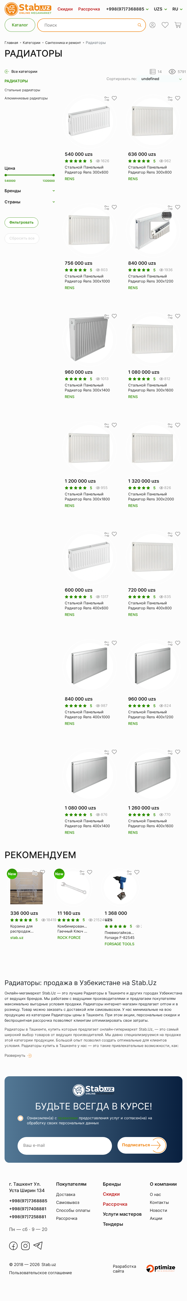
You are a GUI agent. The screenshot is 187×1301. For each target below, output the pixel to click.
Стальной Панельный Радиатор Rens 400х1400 (87, 823)
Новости (158, 1210)
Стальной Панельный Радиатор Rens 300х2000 (151, 496)
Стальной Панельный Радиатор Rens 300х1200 (150, 278)
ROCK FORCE (69, 937)
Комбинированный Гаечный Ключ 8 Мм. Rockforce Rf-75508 (73, 929)
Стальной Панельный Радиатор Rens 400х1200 (150, 714)
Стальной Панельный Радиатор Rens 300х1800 (87, 496)
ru (175, 9)
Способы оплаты (73, 1210)
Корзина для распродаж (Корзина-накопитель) (21, 929)
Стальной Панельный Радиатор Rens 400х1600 (150, 823)
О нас (155, 1194)
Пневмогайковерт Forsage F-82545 (120, 935)
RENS (69, 178)
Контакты (159, 1202)
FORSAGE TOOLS (119, 944)
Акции (156, 1218)
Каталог (20, 25)
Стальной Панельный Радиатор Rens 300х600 (86, 169)
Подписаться (136, 1144)
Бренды (112, 1184)
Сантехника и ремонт (63, 42)
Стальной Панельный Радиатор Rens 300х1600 (150, 387)
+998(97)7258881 (27, 1216)
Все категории (24, 71)
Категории (31, 42)
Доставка (65, 1194)
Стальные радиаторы (22, 90)
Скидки (65, 9)
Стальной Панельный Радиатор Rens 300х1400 (87, 387)
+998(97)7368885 (125, 9)
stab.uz (16, 937)
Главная (11, 42)
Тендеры (113, 1224)
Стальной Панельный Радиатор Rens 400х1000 (87, 714)
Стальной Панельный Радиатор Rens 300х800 (150, 169)
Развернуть (15, 1055)
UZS (158, 9)
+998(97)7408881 (28, 1208)
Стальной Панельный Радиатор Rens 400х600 (86, 605)
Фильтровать (21, 222)
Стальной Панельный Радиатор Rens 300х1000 (87, 278)
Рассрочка (89, 9)
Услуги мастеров (122, 1214)
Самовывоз (67, 1202)
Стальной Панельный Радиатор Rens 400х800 (150, 605)
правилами (68, 1118)
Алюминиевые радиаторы (26, 98)
